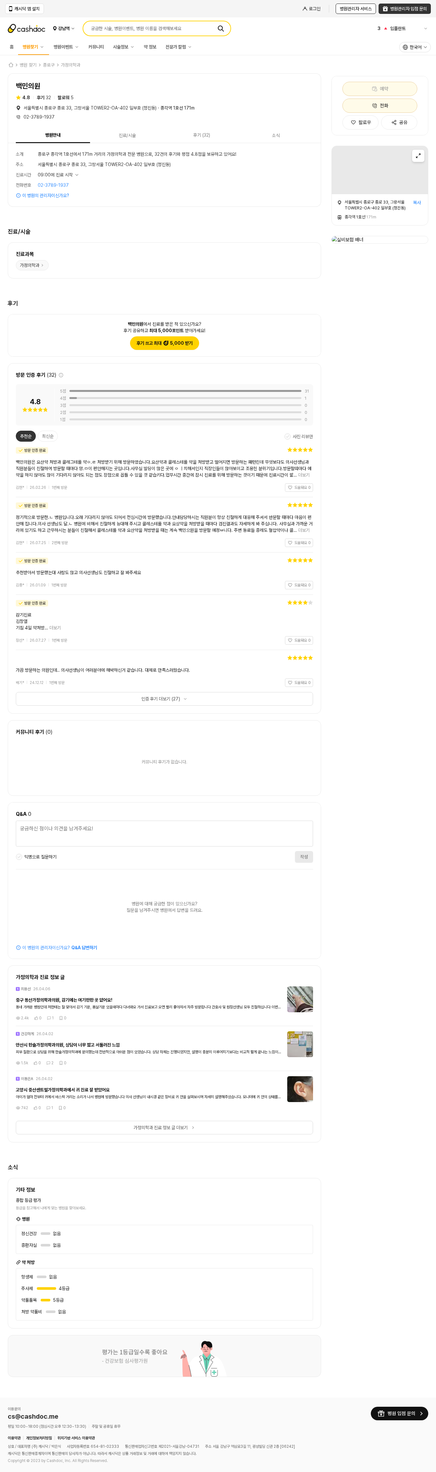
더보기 (304, 475)
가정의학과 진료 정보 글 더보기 (161, 1127)
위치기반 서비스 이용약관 (76, 1438)
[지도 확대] (418, 155)
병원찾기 (30, 46)
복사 (417, 202)
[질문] (164, 834)
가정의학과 (70, 65)
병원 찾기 (28, 65)
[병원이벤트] (78, 46)
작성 (304, 856)
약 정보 (150, 46)
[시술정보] (133, 46)
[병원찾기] (43, 46)
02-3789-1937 (53, 185)
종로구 (49, 65)
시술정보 (120, 46)
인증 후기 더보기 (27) (160, 698)
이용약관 (14, 1438)
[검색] (221, 28)
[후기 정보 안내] (61, 375)
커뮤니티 (96, 46)
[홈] (10, 65)
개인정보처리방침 (39, 1438)
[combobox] (415, 47)
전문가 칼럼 (176, 46)
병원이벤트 (63, 46)
